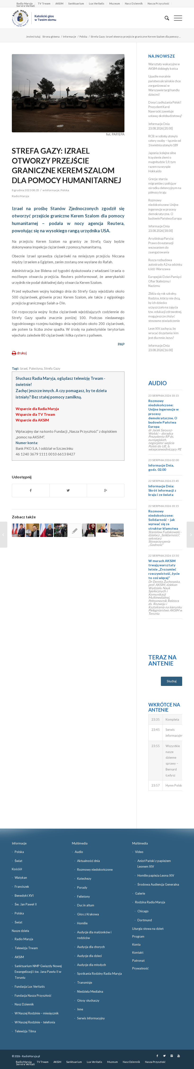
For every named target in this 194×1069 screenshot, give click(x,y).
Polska (83, 36)
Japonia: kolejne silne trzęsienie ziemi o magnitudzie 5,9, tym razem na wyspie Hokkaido (162, 162)
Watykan (21, 877)
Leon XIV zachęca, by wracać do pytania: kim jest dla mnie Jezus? (163, 333)
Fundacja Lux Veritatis (30, 986)
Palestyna (36, 368)
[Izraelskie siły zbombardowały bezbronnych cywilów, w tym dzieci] (60, 530)
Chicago (143, 911)
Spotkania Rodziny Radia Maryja (99, 973)
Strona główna (51, 36)
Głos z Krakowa (88, 914)
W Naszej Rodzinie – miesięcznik (37, 1013)
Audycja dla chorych (91, 947)
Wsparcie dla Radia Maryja (37, 409)
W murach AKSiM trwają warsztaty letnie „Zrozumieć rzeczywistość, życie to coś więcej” (164, 569)
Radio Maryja (24, 939)
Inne (80, 1009)
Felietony (83, 896)
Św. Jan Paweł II (26, 904)
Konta (136, 944)
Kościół (17, 869)
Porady (82, 887)
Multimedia (80, 843)
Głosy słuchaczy (88, 1000)
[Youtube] (178, 1055)
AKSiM (59, 3)
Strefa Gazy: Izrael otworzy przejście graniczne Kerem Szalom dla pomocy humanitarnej (66, 165)
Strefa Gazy (52, 368)
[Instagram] (171, 1055)
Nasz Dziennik (134, 3)
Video (139, 852)
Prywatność (140, 968)
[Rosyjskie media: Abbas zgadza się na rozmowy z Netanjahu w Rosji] (103, 528)
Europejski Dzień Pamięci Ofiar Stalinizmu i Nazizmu (164, 281)
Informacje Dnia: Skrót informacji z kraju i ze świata (162, 490)
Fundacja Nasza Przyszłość (33, 995)
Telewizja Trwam (26, 948)
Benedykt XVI (24, 895)
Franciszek (22, 886)
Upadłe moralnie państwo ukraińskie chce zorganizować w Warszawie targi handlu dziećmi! (164, 85)
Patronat (138, 960)
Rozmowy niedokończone (95, 869)
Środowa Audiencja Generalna (158, 884)
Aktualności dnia (88, 861)
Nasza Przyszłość (158, 3)
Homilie (82, 923)
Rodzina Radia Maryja (150, 902)
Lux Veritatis (96, 3)
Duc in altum (85, 905)
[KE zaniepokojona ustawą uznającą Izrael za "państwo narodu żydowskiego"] (74, 531)
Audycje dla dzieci (89, 956)
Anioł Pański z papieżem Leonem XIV (154, 864)
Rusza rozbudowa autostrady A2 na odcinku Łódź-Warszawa (165, 264)
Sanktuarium (76, 3)
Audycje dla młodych (91, 965)
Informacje (69, 36)
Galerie (140, 893)
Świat (18, 861)
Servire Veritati (26, 5)
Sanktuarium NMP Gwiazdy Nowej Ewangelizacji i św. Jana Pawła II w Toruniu (38, 972)
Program (138, 936)
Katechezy (84, 878)
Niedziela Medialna (90, 991)
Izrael (23, 368)
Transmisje (84, 982)
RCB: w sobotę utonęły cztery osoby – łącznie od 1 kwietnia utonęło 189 (164, 140)
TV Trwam (44, 3)
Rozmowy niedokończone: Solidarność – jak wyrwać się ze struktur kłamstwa (163, 519)
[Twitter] (164, 1055)
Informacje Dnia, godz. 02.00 (161, 467)
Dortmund (144, 920)
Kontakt (137, 952)
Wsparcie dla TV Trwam (35, 414)
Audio (157, 383)
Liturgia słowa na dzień (147, 929)
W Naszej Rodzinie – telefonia (35, 1022)
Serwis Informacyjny (91, 1018)
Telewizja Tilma (25, 1031)
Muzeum (114, 3)
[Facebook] (157, 1055)
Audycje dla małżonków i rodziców (94, 935)
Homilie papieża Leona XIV (155, 875)
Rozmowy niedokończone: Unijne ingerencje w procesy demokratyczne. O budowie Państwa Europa (165, 209)
